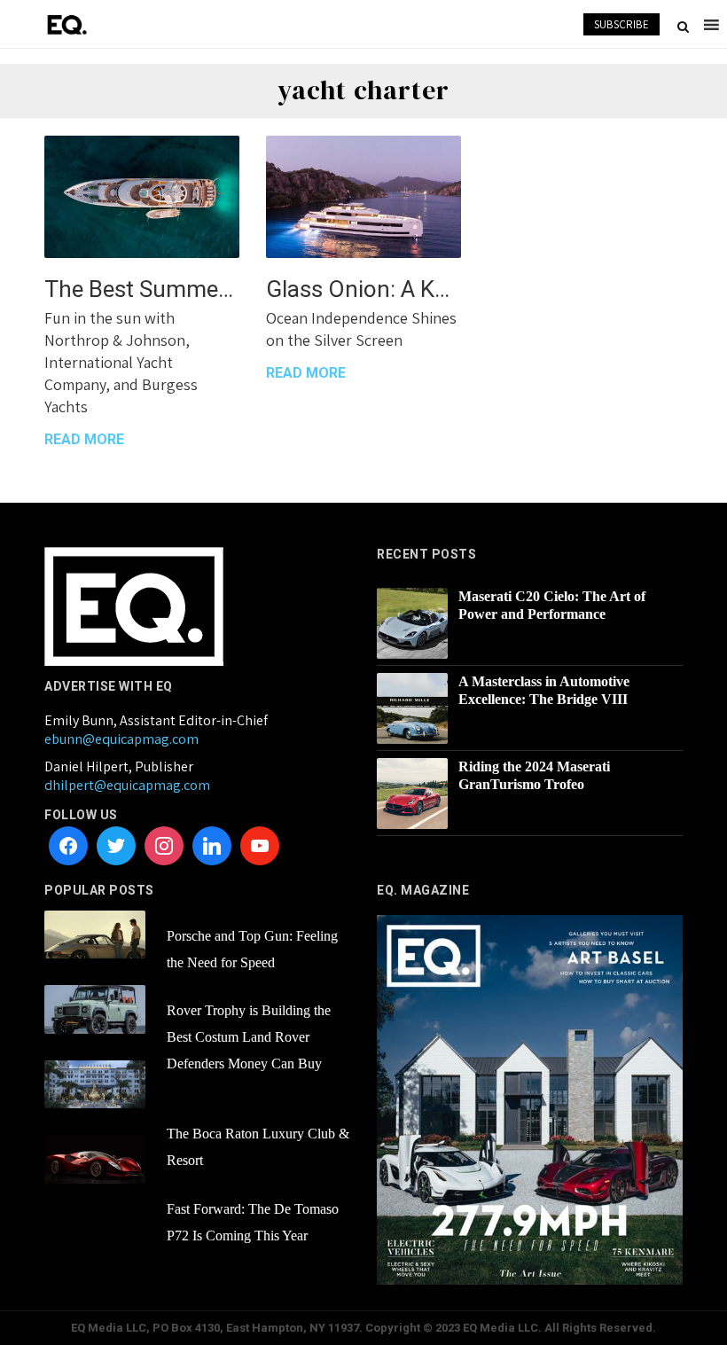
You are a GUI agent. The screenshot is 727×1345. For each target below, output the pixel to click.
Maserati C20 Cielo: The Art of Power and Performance (551, 605)
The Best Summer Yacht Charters (141, 289)
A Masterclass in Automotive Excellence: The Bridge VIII (543, 690)
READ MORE (84, 439)
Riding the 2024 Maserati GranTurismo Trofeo (534, 775)
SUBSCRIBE (621, 24)
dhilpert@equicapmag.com (127, 785)
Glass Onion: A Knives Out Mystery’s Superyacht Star (363, 289)
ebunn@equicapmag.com (121, 739)
